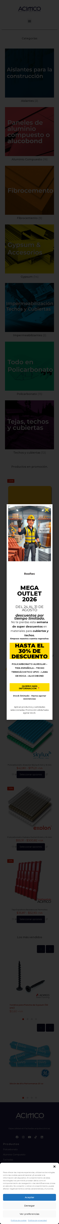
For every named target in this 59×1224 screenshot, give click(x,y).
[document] (29, 612)
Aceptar (29, 1197)
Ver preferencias (29, 1214)
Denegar (29, 1205)
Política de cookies (18, 1220)
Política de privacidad (37, 1220)
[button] (54, 1166)
